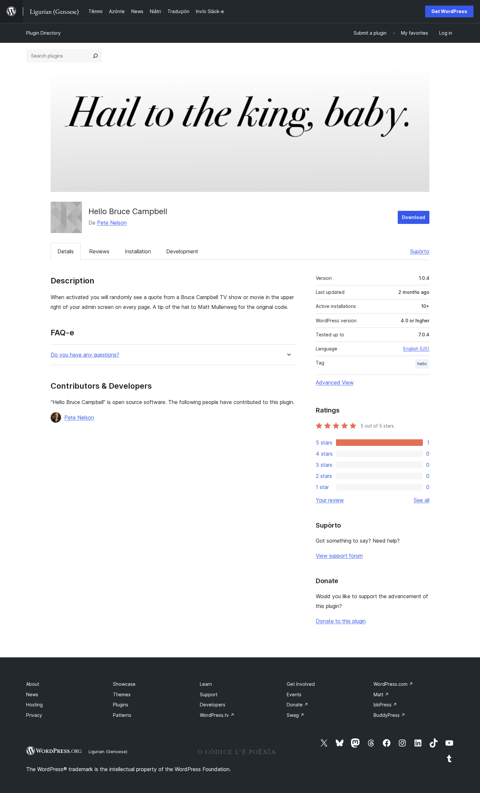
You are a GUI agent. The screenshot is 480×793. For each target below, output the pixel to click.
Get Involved (301, 684)
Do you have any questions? (85, 355)
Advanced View (335, 382)
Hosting (34, 704)
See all (421, 500)
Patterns (122, 715)
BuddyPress (389, 715)
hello (422, 363)
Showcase (124, 684)
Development (182, 251)
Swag (295, 715)
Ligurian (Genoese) (107, 751)
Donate (297, 704)
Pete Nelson (112, 222)
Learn (206, 684)
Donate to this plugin (341, 621)
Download (413, 217)
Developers (212, 704)
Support (208, 694)
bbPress (385, 704)
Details (65, 251)
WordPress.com (393, 684)
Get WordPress (449, 11)
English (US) (416, 348)
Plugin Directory (43, 33)
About (32, 684)
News (32, 694)
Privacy (34, 715)
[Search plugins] (95, 55)
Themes (122, 694)
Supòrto (419, 251)
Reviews (99, 251)
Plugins (120, 704)
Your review (330, 500)
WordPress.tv (217, 715)
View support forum (339, 555)
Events (294, 694)
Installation (138, 251)
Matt (381, 694)
